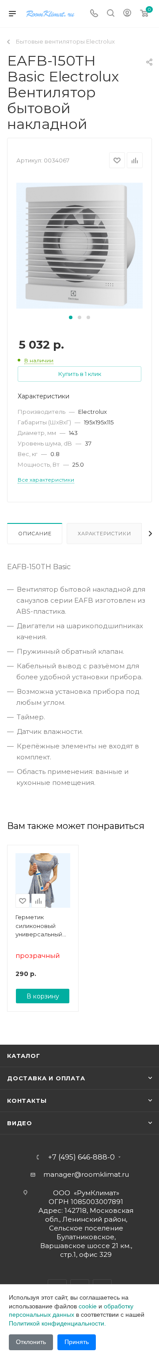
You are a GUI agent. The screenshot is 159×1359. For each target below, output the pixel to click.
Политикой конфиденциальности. (57, 1323)
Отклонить (31, 1341)
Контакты (26, 1100)
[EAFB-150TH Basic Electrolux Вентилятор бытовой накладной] (79, 245)
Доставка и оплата (46, 1078)
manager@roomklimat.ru (86, 1174)
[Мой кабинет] (127, 14)
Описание (34, 533)
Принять (76, 1341)
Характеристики (104, 533)
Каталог (23, 1055)
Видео (19, 1123)
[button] (70, 317)
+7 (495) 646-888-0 (81, 1157)
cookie (88, 1306)
